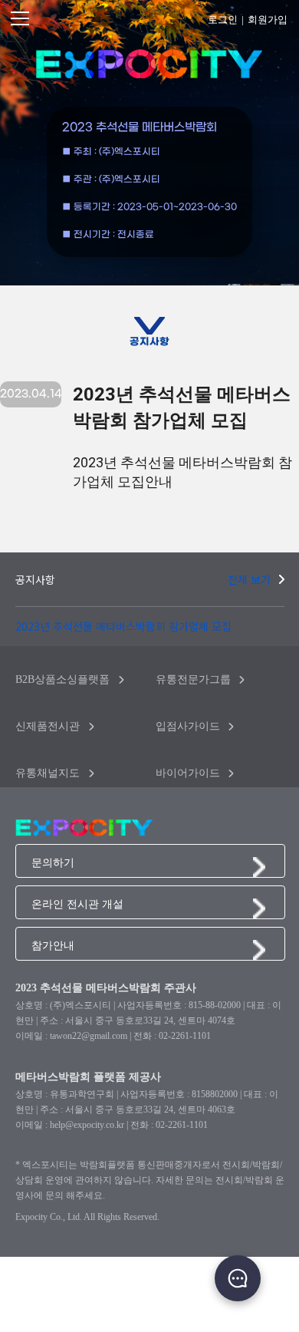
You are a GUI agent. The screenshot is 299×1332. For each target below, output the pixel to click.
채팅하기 (238, 1278)
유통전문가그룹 (193, 679)
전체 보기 (249, 579)
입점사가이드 (188, 726)
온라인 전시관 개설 (77, 904)
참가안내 (52, 945)
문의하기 (52, 862)
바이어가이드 (188, 773)
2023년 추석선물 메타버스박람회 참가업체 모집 (123, 626)
